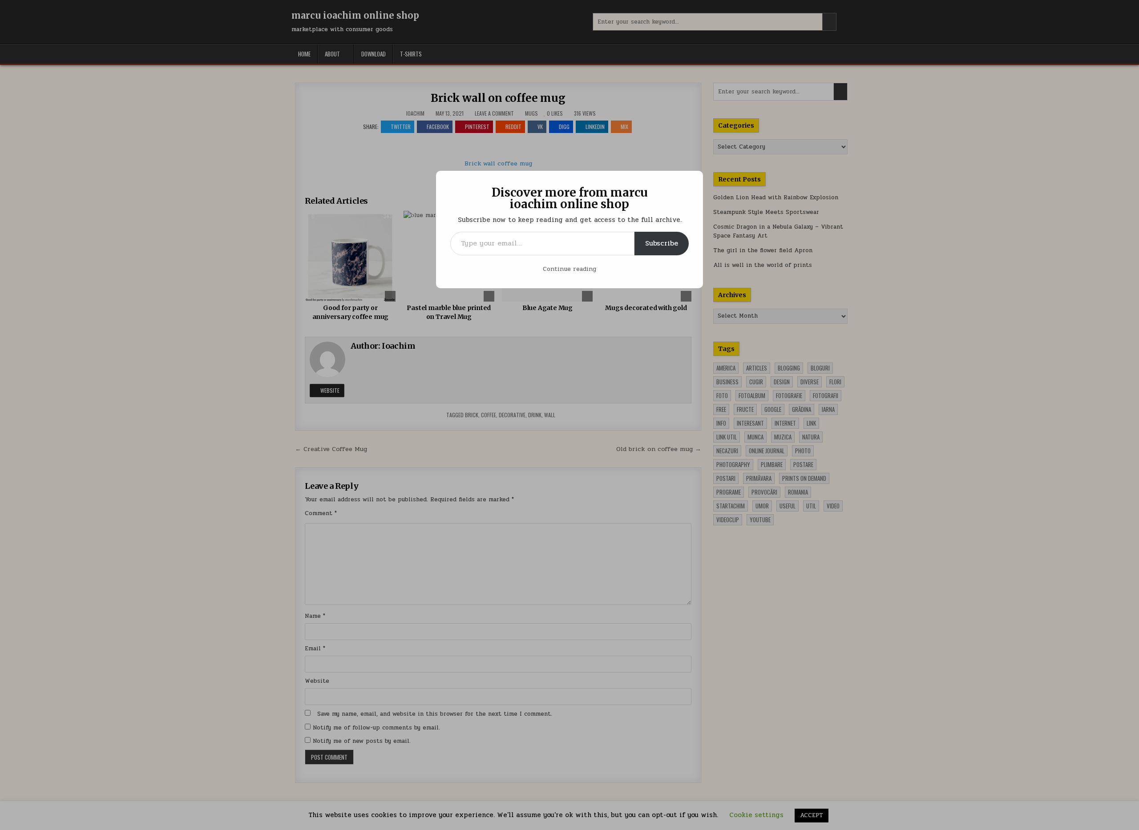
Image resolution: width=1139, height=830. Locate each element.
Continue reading (569, 269)
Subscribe (661, 243)
